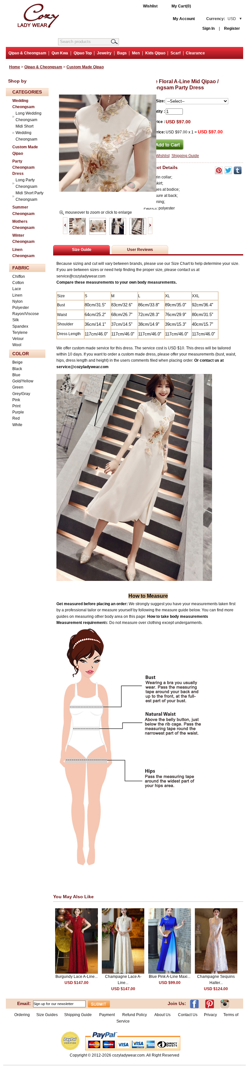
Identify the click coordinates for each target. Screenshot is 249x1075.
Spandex (20, 326)
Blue (16, 375)
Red (16, 418)
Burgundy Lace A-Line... (76, 976)
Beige (17, 362)
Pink (16, 400)
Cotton (18, 282)
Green (17, 387)
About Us (163, 1015)
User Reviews (140, 249)
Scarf (176, 53)
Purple (18, 412)
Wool (16, 345)
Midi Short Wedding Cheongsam (26, 132)
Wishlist (150, 6)
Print (16, 406)
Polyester (20, 307)
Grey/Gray (21, 393)
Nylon (17, 301)
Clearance (195, 53)
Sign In (208, 28)
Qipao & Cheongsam (27, 53)
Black (17, 369)
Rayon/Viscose (25, 313)
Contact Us (187, 1015)
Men (136, 53)
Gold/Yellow (22, 381)
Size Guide (81, 249)
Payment (107, 1015)
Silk (15, 320)
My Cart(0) (181, 6)
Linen (17, 295)
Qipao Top (83, 53)
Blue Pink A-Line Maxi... (169, 976)
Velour (18, 338)
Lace (16, 289)
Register (232, 28)
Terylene (20, 332)
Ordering (22, 1015)
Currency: (221, 19)
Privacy (210, 1015)
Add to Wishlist (157, 155)
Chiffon (18, 276)
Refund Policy (134, 1015)
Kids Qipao (155, 53)
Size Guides (47, 1015)
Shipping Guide (185, 155)
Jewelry (104, 53)
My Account (184, 19)
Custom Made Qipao (85, 67)
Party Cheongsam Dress (23, 167)
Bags (122, 53)
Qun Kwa (60, 53)
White (17, 425)
